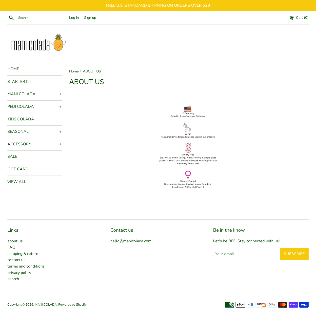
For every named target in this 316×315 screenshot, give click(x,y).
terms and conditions (26, 266)
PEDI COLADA (34, 106)
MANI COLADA (34, 94)
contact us (16, 260)
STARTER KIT (19, 81)
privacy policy (19, 272)
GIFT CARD (17, 169)
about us (15, 241)
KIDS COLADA (20, 119)
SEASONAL (34, 131)
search (13, 279)
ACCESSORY (34, 144)
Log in (74, 17)
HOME (13, 69)
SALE (12, 156)
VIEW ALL (16, 181)
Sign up (90, 17)
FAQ (11, 247)
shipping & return (22, 253)
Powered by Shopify (72, 304)
